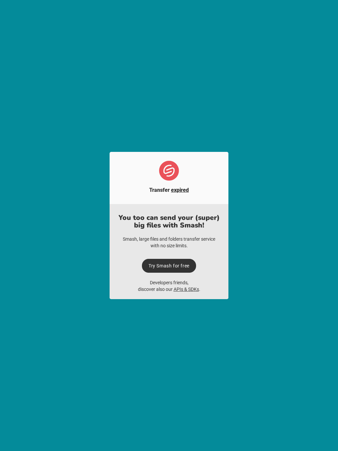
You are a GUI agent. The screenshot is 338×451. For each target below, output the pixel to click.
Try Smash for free (169, 265)
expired (180, 190)
